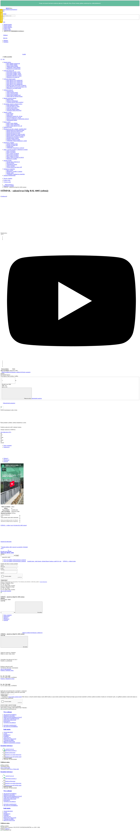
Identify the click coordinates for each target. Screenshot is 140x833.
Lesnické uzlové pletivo (11, 108)
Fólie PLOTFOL (10, 163)
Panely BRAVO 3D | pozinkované (14, 80)
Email (2, 568)
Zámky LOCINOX (10, 151)
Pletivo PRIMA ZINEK (11, 64)
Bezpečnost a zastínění (9, 142)
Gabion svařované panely (12, 93)
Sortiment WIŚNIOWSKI (9, 175)
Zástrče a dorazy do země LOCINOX (15, 157)
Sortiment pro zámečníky (9, 169)
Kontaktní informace (7, 745)
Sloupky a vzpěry (8, 112)
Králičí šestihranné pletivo (12, 105)
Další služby (7, 729)
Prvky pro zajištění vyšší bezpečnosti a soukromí (15, 559)
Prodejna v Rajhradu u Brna (7, 670)
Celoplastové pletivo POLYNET (13, 110)
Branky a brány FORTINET (13, 124)
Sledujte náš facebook (10, 752)
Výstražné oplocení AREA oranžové (14, 102)
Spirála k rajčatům (10, 165)
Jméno (2, 565)
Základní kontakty (8, 24)
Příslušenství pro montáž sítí (12, 77)
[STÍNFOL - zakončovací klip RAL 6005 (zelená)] (18, 231)
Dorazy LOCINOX (11, 152)
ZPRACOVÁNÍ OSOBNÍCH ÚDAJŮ (13, 717)
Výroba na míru (7, 29)
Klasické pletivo (7, 62)
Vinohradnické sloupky (11, 120)
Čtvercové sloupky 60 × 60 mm (13, 117)
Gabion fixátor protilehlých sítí (13, 95)
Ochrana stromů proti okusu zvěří (14, 167)
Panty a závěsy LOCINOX (12, 153)
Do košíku (40, 612)
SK (4, 59)
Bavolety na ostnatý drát (12, 145)
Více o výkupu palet (5, 767)
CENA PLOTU (7, 737)
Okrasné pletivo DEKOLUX (13, 162)
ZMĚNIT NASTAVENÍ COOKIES (12, 742)
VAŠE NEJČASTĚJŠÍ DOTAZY (11, 718)
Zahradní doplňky (8, 160)
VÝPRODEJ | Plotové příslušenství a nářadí (16, 140)
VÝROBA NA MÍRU (9, 740)
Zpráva (2, 572)
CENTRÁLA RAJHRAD (10, 722)
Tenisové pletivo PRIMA (12, 66)
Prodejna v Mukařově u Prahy (7, 678)
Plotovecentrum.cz (9, 184)
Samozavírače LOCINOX (12, 154)
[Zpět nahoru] (1, 831)
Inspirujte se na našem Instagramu (13, 754)
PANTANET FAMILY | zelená (13, 73)
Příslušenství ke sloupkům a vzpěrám (14, 136)
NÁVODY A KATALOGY (10, 725)
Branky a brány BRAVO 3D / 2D (14, 126)
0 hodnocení (4, 196)
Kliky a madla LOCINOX (12, 156)
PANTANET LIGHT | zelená (13, 72)
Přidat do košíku (27, 398)
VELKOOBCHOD (8, 732)
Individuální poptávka (37, 398)
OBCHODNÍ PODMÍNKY (10, 714)
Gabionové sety (10, 91)
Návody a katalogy (8, 178)
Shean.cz (7, 828)
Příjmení (2, 566)
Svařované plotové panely (9, 79)
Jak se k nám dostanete (6, 591)
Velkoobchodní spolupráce (9, 403)
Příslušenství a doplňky (11, 158)
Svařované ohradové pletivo (12, 109)
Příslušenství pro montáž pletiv (13, 68)
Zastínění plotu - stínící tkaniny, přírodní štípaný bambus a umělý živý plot (44, 561)
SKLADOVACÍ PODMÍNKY (11, 726)
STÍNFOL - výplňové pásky (69, 561)
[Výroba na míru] (11, 182)
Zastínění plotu (9, 146)
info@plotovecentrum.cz (10, 750)
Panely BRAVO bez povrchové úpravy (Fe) (16, 86)
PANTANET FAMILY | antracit (13, 74)
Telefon (2, 569)
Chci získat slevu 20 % (6, 432)
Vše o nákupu (8, 712)
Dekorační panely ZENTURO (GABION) (16, 85)
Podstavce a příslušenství (12, 100)
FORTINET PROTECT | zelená (13, 75)
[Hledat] (3, 18)
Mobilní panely (9, 99)
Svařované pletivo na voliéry (13, 106)
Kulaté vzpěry (9, 115)
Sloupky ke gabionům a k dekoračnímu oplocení (17, 118)
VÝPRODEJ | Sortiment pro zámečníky (15, 174)
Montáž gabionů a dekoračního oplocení (15, 135)
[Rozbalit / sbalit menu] (12, 62)
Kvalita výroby (7, 28)
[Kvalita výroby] (11, 180)
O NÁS (5, 733)
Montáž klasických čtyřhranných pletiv (15, 130)
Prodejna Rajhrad (8, 25)
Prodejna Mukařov (8, 27)
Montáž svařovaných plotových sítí (14, 131)
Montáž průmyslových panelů (13, 133)
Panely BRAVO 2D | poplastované (14, 84)
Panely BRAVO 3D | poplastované (14, 81)
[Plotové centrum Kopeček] (7, 9)
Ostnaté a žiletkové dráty (12, 144)
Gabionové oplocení (8, 90)
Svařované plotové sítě (9, 70)
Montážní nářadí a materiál (12, 138)
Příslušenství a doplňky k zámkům (14, 171)
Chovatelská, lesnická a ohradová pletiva (13, 104)
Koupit (17, 555)
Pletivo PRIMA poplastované (13, 63)
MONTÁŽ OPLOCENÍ (9, 741)
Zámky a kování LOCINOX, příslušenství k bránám (16, 149)
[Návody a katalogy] (13, 178)
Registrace (6, 42)
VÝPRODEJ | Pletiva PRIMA (13, 67)
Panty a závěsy (9, 170)
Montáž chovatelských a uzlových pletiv (15, 134)
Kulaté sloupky (9, 113)
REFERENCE (7, 735)
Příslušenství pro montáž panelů (13, 88)
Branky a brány (7, 122)
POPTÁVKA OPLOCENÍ (10, 720)
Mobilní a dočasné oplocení (10, 98)
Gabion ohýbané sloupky (12, 92)
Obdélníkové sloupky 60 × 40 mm (14, 116)
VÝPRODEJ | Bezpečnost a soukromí (15, 147)
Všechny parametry (26, 372)
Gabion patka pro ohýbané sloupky (14, 96)
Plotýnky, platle (10, 172)
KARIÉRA (6, 736)
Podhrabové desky (8, 127)
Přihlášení (6, 40)
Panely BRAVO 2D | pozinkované (14, 82)
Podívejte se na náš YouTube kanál (13, 756)
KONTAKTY (7, 721)
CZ (1, 59)
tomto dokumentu (43, 581)
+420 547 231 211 (9, 749)
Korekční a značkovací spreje (13, 139)
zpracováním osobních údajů (15, 696)
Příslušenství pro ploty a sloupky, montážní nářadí (15, 129)
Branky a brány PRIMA (12, 123)
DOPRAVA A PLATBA (9, 716)
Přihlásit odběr (4, 695)
